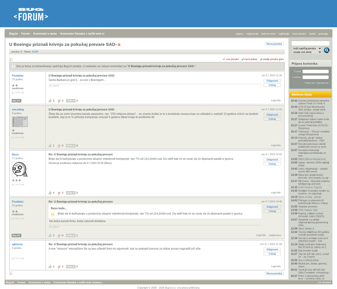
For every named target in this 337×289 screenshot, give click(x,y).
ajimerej (17, 244)
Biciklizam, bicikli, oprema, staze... (312, 265)
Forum (25, 33)
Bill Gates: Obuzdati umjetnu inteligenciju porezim (314, 182)
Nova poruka (274, 43)
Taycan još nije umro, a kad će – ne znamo (313, 255)
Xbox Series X (306, 228)
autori (312, 33)
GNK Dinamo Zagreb (310, 187)
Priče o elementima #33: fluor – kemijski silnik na (311, 277)
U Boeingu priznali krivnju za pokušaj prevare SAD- (161, 66)
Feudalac (18, 75)
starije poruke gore (273, 59)
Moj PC (16, 100)
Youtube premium (308, 206)
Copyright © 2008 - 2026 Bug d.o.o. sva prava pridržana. (168, 287)
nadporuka (275, 235)
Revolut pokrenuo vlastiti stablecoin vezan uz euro (312, 145)
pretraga (323, 33)
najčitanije (284, 33)
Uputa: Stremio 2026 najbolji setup (313, 164)
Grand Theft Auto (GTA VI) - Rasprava (313, 126)
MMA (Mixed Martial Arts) (312, 159)
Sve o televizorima (308, 260)
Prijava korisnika (305, 63)
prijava (239, 33)
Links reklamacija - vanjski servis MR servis (313, 170)
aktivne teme (268, 33)
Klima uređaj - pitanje (309, 196)
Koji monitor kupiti (308, 250)
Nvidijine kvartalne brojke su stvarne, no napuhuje (313, 192)
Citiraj (272, 85)
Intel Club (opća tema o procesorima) (311, 114)
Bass (15, 154)
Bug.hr (13, 33)
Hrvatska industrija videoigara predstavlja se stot (312, 153)
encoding (18, 109)
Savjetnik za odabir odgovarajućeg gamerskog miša (313, 222)
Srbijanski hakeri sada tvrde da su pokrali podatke (313, 120)
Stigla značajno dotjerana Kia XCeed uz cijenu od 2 (312, 245)
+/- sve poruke (231, 59)
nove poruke (299, 33)
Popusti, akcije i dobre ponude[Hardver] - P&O (311, 139)
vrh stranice (324, 282)
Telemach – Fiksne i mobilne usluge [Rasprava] (314, 133)
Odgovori (272, 80)
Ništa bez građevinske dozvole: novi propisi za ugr (313, 176)
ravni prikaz (250, 59)
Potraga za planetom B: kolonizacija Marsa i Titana (313, 201)
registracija (252, 33)
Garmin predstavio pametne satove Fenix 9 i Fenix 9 (313, 102)
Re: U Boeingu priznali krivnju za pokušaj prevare (81, 154)
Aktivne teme (302, 94)
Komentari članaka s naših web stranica (86, 33)
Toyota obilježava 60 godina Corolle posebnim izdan (313, 233)
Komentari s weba (45, 33)
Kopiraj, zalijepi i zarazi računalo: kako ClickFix (311, 214)
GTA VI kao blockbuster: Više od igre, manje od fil (311, 108)
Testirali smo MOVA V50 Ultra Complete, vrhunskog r (314, 271)
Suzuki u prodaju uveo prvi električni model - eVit (313, 239)
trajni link (276, 100)
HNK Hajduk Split (307, 210)
